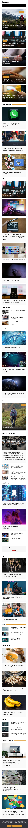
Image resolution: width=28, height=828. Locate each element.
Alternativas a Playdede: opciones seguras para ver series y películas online (13, 97)
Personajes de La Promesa (11, 280)
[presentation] (20, 12)
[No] (26, 823)
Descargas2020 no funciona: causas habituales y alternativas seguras (18, 323)
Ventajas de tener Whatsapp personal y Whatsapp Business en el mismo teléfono (18, 472)
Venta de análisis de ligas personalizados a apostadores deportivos (12, 789)
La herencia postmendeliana (11, 347)
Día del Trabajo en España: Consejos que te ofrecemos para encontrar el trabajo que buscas (18, 478)
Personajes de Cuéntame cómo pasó (14, 260)
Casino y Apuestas (7, 19)
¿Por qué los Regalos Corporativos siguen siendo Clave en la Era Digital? (17, 466)
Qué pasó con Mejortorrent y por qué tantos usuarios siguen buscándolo (13, 61)
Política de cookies (17, 826)
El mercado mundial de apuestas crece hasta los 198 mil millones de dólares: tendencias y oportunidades (14, 813)
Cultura (5, 41)
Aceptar (9, 826)
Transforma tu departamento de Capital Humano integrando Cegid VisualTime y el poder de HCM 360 (13, 453)
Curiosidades (6, 57)
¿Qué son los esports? (16, 538)
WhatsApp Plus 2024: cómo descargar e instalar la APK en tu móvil (13, 124)
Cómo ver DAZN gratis (10, 619)
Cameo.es (6, 2)
